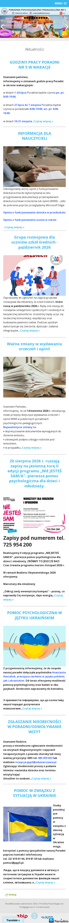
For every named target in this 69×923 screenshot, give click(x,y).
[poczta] (34, 916)
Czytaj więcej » (43, 121)
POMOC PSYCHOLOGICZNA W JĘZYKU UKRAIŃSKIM (34, 615)
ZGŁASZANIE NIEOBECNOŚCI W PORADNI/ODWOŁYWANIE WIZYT (34, 726)
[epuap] (47, 916)
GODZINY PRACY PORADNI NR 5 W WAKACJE (35, 64)
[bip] (22, 916)
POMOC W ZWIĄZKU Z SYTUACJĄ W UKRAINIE (34, 793)
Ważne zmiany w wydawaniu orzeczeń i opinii (34, 346)
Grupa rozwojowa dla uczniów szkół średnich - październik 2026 (34, 242)
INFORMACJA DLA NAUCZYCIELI (34, 136)
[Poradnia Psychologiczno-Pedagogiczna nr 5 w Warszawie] (34, 11)
